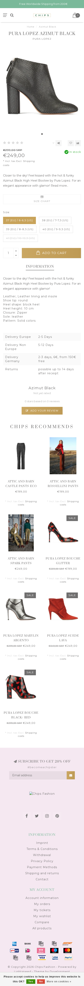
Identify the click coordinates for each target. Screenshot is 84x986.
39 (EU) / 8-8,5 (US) (19, 229)
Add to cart (54, 253)
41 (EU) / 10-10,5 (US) (20, 238)
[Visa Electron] (55, 958)
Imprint (42, 843)
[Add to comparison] (78, 143)
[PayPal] (15, 958)
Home (30, 26)
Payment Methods (42, 867)
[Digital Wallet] (54, 943)
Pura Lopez (42, 38)
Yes (30, 981)
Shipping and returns (42, 873)
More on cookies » (59, 981)
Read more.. (59, 185)
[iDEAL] (28, 951)
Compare (42, 922)
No (41, 981)
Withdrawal (42, 855)
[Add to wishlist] (71, 143)
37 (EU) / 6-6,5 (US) (19, 220)
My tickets (42, 910)
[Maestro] (54, 951)
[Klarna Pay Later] (41, 951)
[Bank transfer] (28, 943)
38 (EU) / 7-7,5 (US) (55, 220)
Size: (6, 212)
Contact (42, 879)
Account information (42, 898)
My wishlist (42, 916)
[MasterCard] (67, 951)
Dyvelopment (60, 971)
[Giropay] (14, 951)
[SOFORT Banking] (67, 943)
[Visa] (42, 958)
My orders (42, 904)
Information (40, 266)
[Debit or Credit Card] (41, 943)
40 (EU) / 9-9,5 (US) (56, 229)
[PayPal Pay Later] (29, 958)
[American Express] (14, 943)
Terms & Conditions (42, 849)
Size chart (42, 201)
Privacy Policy (42, 861)
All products (42, 928)
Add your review (44, 410)
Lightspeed (22, 971)
